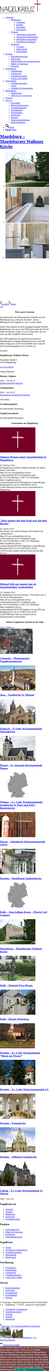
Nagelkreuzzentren (13, 1252)
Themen (14, 32)
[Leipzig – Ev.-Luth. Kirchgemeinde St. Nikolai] (17, 1185)
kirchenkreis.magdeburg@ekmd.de (15, 395)
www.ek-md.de (6, 367)
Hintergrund (10, 1257)
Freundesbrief (11, 1293)
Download (10, 1290)
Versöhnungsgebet (13, 1275)
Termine (9, 1212)
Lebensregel (10, 1272)
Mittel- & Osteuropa (14, 1232)
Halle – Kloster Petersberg (14, 1019)
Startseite (9, 1209)
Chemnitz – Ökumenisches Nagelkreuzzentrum (15, 660)
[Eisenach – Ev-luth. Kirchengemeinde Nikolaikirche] (17, 723)
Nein (21, 1370)
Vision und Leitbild (13, 1277)
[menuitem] (27, 34)
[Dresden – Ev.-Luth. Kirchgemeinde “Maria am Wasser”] (17, 1047)
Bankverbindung (12, 1288)
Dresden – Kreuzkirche (13, 1123)
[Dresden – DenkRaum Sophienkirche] (17, 873)
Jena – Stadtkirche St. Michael (17, 695)
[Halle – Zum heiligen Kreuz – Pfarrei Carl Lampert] (17, 907)
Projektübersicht (12, 1229)
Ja (17, 1370)
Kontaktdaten (11, 1295)
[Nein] (45, 1370)
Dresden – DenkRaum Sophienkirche (21, 878)
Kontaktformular (12, 1219)
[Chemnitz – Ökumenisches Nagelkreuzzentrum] (16, 653)
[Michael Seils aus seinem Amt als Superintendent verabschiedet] (17, 579)
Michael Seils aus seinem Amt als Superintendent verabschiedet (18, 586)
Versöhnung (10, 1268)
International (10, 1255)
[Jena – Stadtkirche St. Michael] (17, 690)
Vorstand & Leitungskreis (16, 1250)
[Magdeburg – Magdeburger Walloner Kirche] (17, 943)
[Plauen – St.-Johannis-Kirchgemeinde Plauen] (17, 760)
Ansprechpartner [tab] (7, 371)
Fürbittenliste (11, 1270)
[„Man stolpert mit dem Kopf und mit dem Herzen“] (17, 515)
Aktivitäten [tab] (5, 399)
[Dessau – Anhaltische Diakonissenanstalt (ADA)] (17, 836)
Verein (8, 1247)
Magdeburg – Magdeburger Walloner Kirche (22, 141)
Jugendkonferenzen (13, 1237)
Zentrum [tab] (3, 351)
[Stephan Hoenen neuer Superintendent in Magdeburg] (17, 452)
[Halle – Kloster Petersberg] (17, 1014)
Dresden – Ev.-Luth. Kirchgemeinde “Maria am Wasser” (20, 1054)
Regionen (15, 44)
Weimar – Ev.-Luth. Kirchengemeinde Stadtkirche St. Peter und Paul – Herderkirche (21, 805)
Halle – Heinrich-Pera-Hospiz (16, 985)
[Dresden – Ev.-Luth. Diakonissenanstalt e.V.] (17, 1084)
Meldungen (16, 20)
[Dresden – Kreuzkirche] (17, 1118)
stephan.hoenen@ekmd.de (11, 383)
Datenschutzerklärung (34, 1370)
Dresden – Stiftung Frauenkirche (18, 1156)
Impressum (10, 1217)
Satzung (8, 1298)
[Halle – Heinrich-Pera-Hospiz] (17, 980)
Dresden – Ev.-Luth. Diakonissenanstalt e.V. (24, 1089)
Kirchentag (10, 1234)
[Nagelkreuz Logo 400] (20, 13)
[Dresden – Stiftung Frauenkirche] (17, 1151)
